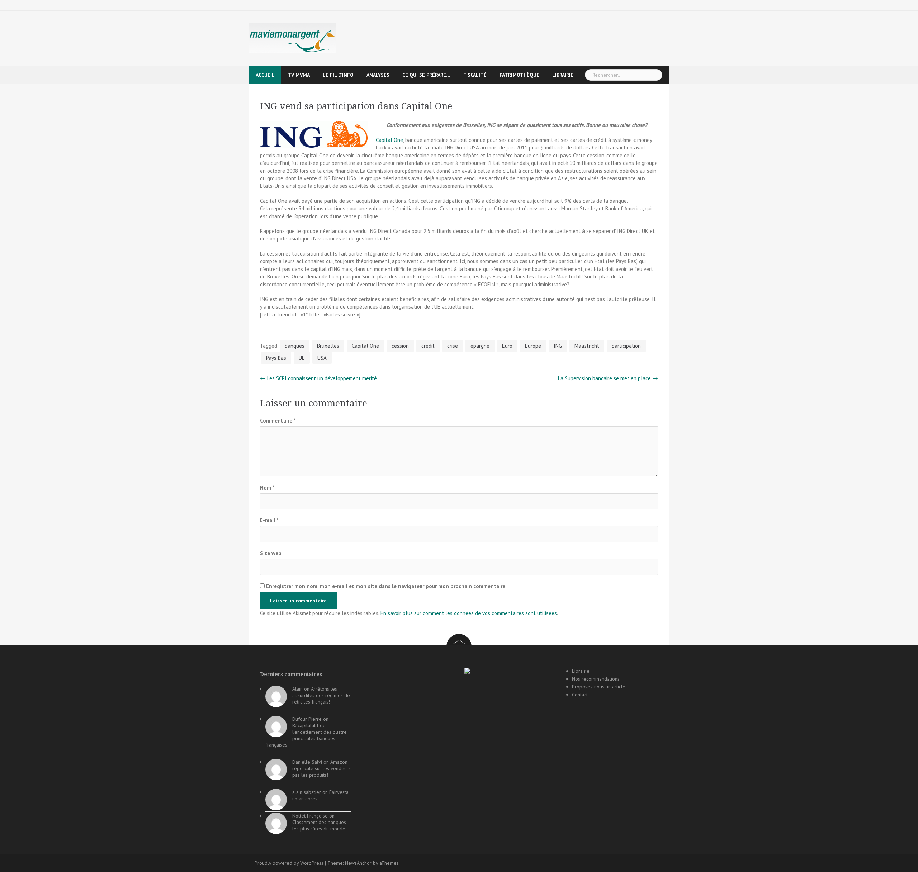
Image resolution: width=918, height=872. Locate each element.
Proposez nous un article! (599, 686)
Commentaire (277, 420)
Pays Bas (276, 357)
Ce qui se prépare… (426, 75)
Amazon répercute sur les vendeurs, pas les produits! (321, 768)
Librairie (562, 75)
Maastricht (586, 345)
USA (322, 357)
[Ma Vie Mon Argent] (292, 37)
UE (302, 357)
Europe (533, 345)
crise (452, 345)
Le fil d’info (338, 75)
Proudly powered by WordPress (289, 863)
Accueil (265, 75)
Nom (267, 487)
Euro (507, 345)
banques (294, 345)
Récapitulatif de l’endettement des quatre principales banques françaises (306, 735)
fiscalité (475, 75)
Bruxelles (328, 345)
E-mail (269, 520)
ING (558, 345)
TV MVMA (299, 75)
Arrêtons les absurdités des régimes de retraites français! (321, 695)
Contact (580, 694)
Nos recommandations (596, 679)
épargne (479, 345)
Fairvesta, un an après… (320, 795)
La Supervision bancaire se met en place (604, 378)
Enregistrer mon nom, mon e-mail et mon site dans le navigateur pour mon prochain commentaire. (386, 586)
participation (626, 345)
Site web (270, 553)
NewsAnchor (358, 863)
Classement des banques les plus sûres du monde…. (321, 825)
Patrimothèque (519, 75)
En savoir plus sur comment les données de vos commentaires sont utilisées (468, 613)
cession (400, 345)
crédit (428, 345)
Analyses (377, 75)
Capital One (389, 140)
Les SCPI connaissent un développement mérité (322, 378)
